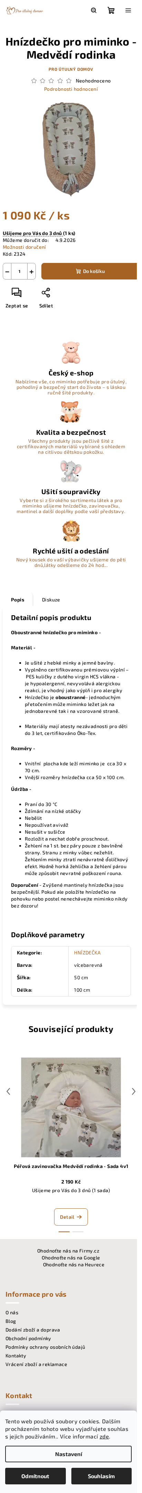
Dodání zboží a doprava (33, 1330)
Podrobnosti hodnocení (71, 89)
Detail (67, 1217)
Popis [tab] (17, 599)
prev (8, 1091)
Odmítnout (35, 1476)
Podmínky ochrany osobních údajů (45, 1347)
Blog (11, 1321)
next (133, 1091)
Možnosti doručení (24, 247)
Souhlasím (101, 1476)
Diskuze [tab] (51, 599)
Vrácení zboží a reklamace (36, 1364)
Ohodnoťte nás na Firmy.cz (68, 1251)
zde (104, 1436)
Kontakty (16, 1355)
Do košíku (94, 271)
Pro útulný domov (71, 69)
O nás (12, 1312)
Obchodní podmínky (28, 1338)
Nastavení (68, 1454)
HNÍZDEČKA (87, 952)
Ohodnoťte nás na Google (71, 1257)
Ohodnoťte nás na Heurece (74, 1264)
